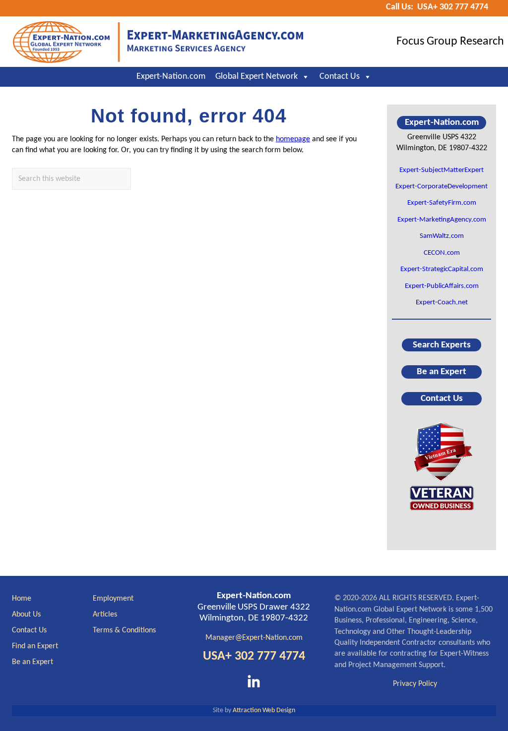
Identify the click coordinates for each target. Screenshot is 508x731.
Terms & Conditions (124, 630)
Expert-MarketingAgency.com (441, 220)
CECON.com (442, 253)
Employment (113, 599)
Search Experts (442, 344)
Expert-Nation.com (170, 76)
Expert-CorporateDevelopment (441, 186)
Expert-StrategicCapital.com (441, 269)
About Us (26, 615)
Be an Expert (441, 372)
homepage (293, 139)
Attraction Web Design (264, 710)
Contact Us (339, 76)
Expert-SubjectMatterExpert (441, 170)
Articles (105, 615)
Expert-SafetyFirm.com (441, 203)
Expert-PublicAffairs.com (442, 286)
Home (21, 599)
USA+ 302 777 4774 (254, 656)
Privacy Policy (415, 684)
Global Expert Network (256, 76)
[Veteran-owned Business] (441, 465)
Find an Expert (35, 646)
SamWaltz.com (442, 236)
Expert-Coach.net (442, 302)
